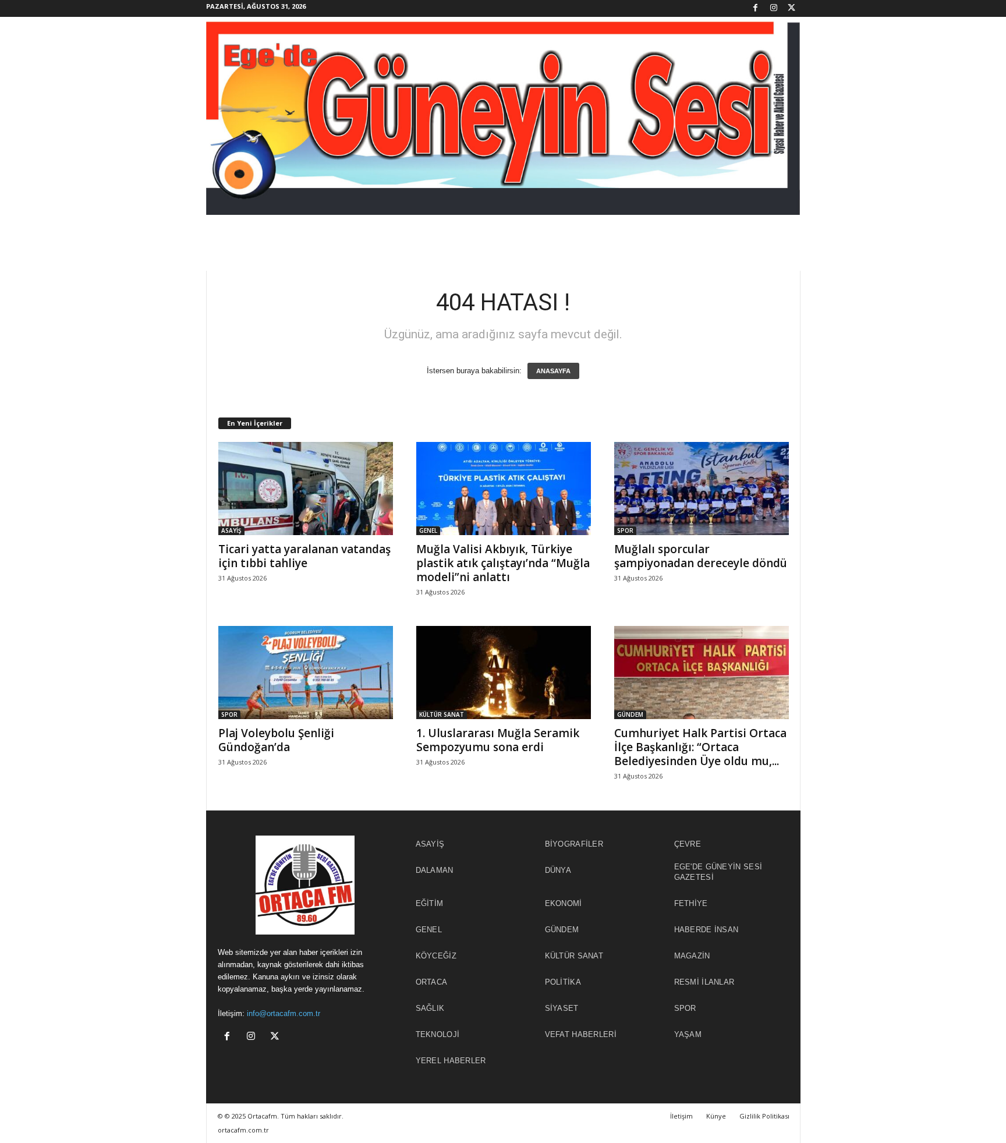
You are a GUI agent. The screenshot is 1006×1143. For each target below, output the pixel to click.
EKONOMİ (563, 903)
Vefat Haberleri (581, 1034)
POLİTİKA (563, 982)
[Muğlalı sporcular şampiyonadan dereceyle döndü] (701, 488)
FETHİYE (691, 903)
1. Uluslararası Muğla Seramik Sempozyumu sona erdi (497, 740)
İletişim (681, 1116)
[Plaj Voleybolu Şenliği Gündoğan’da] (305, 672)
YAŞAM (688, 1034)
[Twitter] (792, 8)
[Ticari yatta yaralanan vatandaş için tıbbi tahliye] (305, 488)
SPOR (625, 530)
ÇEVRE (688, 844)
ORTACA (432, 982)
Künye (716, 1116)
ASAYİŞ (231, 530)
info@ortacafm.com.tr (283, 1013)
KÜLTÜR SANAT (441, 714)
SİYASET (562, 1008)
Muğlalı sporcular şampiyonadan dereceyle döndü (700, 556)
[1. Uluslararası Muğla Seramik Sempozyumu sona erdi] (503, 672)
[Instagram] (774, 8)
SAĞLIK (430, 1008)
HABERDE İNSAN (706, 929)
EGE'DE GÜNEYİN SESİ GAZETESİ (718, 872)
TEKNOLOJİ (438, 1034)
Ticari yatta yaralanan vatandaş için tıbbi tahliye (304, 556)
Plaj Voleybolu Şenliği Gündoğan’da (276, 740)
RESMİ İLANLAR (704, 982)
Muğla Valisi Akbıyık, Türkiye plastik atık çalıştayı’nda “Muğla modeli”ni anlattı (503, 563)
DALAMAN (435, 870)
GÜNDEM (630, 714)
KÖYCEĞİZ (436, 955)
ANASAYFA (553, 370)
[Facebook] (756, 8)
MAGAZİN (692, 955)
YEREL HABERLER (451, 1060)
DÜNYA (558, 870)
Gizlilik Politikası (764, 1116)
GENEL (428, 530)
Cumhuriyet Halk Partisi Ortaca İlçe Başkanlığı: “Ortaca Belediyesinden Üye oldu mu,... (700, 747)
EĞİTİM (430, 903)
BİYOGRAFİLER (574, 844)
